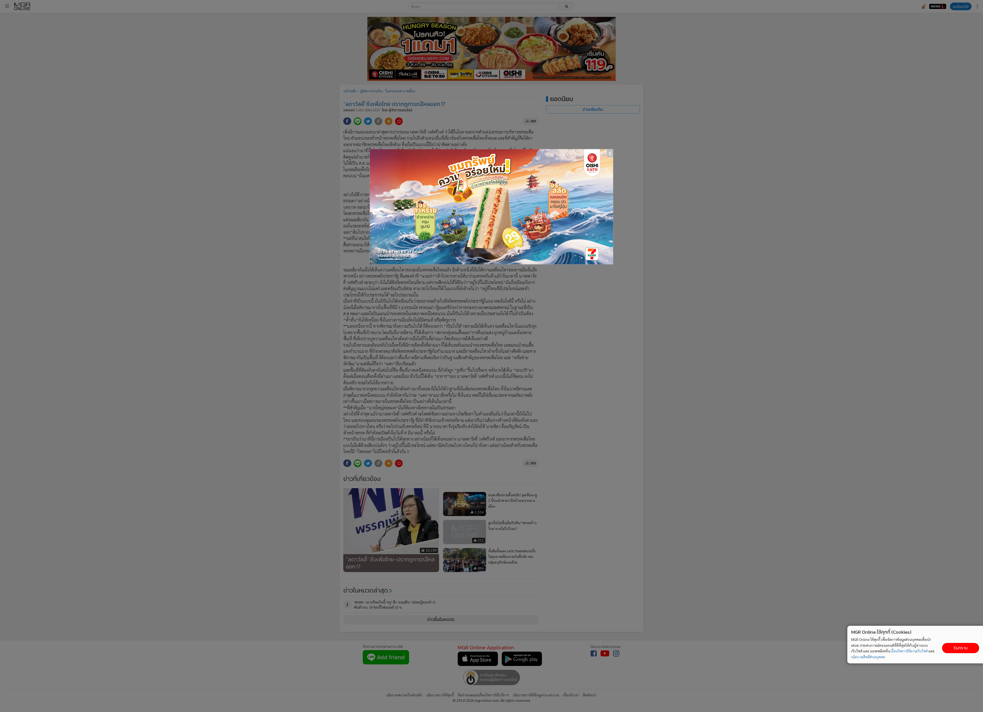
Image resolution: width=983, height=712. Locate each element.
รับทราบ (961, 648)
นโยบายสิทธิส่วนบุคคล (868, 656)
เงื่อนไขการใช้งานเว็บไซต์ (909, 651)
